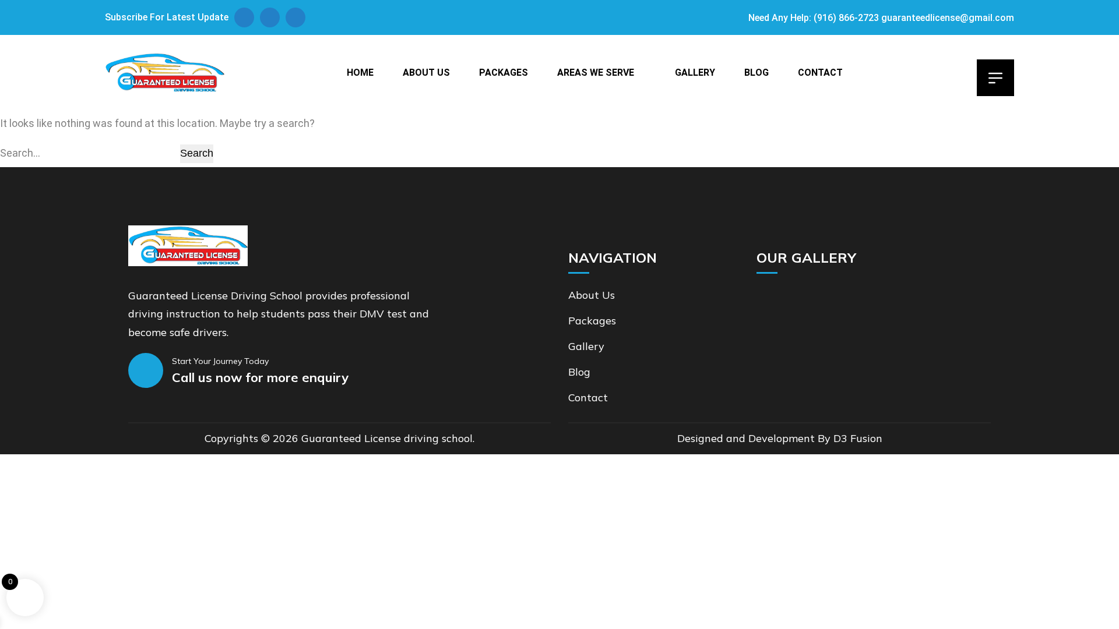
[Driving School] (164, 72)
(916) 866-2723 (846, 17)
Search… (20, 153)
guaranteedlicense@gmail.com (947, 17)
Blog (756, 72)
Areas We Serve (595, 72)
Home (360, 72)
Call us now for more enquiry (260, 377)
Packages (503, 72)
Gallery (695, 72)
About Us (426, 72)
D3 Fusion (857, 438)
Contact (820, 72)
